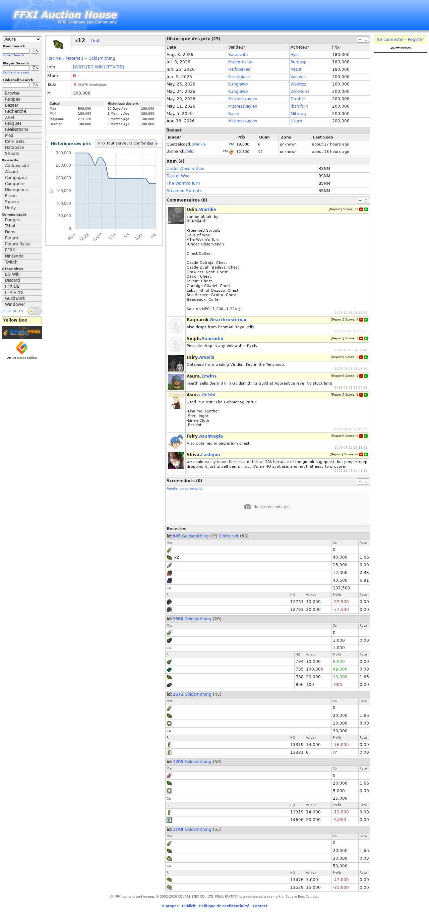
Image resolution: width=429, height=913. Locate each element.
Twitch (11, 262)
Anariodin (212, 338)
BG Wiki (12, 274)
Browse (12, 93)
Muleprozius (240, 62)
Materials (74, 58)
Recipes (12, 99)
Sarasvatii (238, 54)
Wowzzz (298, 84)
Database (14, 147)
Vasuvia (298, 76)
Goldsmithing (101, 58)
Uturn (296, 121)
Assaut (11, 171)
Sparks (12, 201)
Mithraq (298, 113)
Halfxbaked (239, 69)
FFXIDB (12, 286)
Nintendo (14, 256)
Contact (260, 906)
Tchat (10, 226)
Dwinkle (198, 144)
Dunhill (298, 99)
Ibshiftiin (299, 106)
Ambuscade (17, 165)
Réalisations (16, 129)
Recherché (15, 111)
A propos (170, 906)
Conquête (14, 183)
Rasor (296, 69)
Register (416, 39)
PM (231, 144)
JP (3, 311)
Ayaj (295, 54)
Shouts (12, 153)
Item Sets (14, 141)
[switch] (34, 311)
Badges (12, 220)
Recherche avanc (16, 72)
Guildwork (15, 298)
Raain (233, 113)
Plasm (11, 195)
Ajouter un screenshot (185, 488)
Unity (10, 208)
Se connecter (390, 39)
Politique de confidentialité (224, 906)
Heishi (208, 395)
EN (8, 311)
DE (15, 311)
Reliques (13, 123)
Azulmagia (211, 436)
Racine (54, 58)
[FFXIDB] (115, 67)
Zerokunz (300, 91)
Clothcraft (229, 536)
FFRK (10, 250)
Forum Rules (17, 244)
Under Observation (185, 168)
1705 (178, 761)
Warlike (207, 209)
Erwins (209, 376)
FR (21, 311)
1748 (178, 829)
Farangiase (239, 76)
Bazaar (11, 105)
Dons (10, 232)
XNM (9, 117)
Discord (12, 280)
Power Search (13, 55)
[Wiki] (79, 67)
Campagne (16, 177)
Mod (9, 135)
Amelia (206, 357)
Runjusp (299, 62)
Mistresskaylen (242, 99)
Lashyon (210, 454)
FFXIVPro (14, 292)
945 (177, 536)
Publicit (189, 906)
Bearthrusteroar (228, 320)
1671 (178, 694)
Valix (189, 151)
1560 (178, 619)
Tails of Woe (178, 176)
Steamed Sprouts (184, 190)
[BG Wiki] (95, 67)
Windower (15, 304)
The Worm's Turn (183, 183)
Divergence (16, 189)
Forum (11, 238)
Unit (95, 41)
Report (335, 209)
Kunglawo (238, 84)
